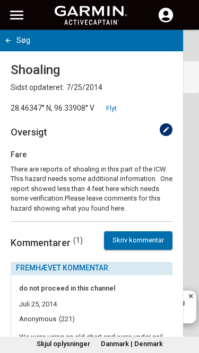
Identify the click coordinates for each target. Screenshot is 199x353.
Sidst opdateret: (37, 87)
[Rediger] (166, 129)
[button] (186, 305)
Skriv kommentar (138, 240)
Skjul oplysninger (63, 344)
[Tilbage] (8, 40)
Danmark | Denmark (132, 344)
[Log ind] (166, 21)
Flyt (111, 108)
